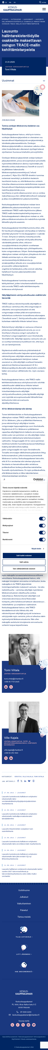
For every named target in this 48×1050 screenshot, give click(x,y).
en (10, 2)
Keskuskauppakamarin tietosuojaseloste (31, 1037)
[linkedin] (25, 781)
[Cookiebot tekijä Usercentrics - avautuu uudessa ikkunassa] (35, 479)
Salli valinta (24, 562)
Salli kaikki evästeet (24, 555)
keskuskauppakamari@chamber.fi (25, 1015)
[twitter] (21, 781)
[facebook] (18, 781)
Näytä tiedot (36, 549)
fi (6, 2)
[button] (42, 2)
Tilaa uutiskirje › (24, 937)
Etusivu (5, 19)
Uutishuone (16, 19)
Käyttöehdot (16, 1039)
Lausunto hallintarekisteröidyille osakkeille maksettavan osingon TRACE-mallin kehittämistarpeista (23, 21)
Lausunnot (28, 19)
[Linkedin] (6, 687)
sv (15, 2)
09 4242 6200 (25, 1012)
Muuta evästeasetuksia (28, 1039)
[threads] (33, 781)
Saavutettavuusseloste (9, 1037)
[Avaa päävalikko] (44, 8)
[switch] (42, 525)
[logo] (13, 8)
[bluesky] (29, 781)
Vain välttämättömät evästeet (24, 569)
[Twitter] (11, 687)
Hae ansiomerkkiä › (24, 971)
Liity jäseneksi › (24, 954)
